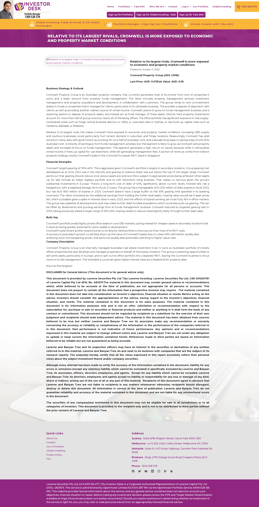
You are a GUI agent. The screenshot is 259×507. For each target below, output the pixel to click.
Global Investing (221, 6)
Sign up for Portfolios (120, 14)
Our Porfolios (200, 6)
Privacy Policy (54, 454)
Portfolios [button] (124, 6)
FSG (48, 458)
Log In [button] (185, 6)
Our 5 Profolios (55, 446)
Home (110, 6)
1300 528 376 (249, 6)
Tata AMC (139, 6)
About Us (51, 438)
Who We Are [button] (156, 6)
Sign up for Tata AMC (191, 14)
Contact (172, 6)
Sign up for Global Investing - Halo (156, 14)
